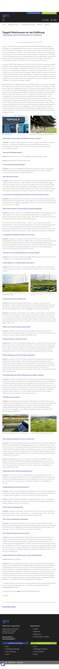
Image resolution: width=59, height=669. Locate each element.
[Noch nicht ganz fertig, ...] (15, 124)
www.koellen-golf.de (8, 639)
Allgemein (47, 24)
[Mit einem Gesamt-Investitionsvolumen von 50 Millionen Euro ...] (15, 423)
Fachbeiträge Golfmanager (28, 24)
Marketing (39, 24)
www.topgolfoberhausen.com (10, 587)
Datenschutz (11, 662)
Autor (18, 591)
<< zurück (5, 595)
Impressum (20, 662)
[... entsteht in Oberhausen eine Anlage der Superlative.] (43, 423)
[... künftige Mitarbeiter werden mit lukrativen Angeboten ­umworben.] (43, 283)
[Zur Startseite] (5, 15)
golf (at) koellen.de (7, 637)
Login (54, 20)
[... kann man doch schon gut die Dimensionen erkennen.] (43, 124)
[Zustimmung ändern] (3, 664)
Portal (4, 24)
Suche (45, 20)
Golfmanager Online (13, 24)
